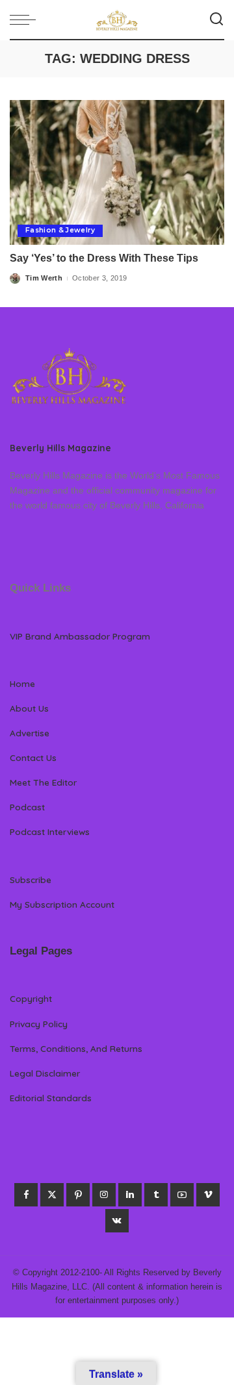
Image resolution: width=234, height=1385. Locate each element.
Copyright (31, 998)
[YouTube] (182, 1194)
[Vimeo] (208, 1194)
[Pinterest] (78, 1194)
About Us (29, 708)
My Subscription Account (62, 904)
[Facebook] (26, 1194)
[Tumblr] (156, 1194)
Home (22, 683)
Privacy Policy (39, 1023)
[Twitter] (52, 1194)
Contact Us (33, 757)
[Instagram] (104, 1194)
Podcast (27, 806)
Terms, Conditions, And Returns (76, 1048)
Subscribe (30, 879)
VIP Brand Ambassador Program (80, 636)
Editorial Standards (51, 1097)
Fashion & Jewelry (60, 230)
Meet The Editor (43, 782)
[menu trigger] (26, 19)
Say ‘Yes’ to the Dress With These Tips (104, 258)
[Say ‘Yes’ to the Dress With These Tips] (117, 172)
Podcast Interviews (50, 831)
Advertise (29, 732)
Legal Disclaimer (45, 1073)
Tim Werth (43, 278)
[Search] (216, 19)
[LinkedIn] (130, 1194)
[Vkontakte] (117, 1220)
